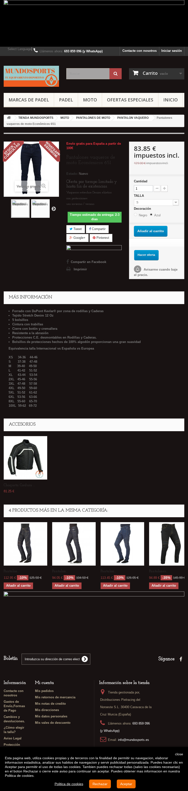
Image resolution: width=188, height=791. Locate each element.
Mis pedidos (44, 691)
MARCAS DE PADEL (29, 100)
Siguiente (53, 208)
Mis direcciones (47, 710)
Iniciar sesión (171, 51)
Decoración (143, 208)
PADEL (66, 100)
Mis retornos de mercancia (55, 697)
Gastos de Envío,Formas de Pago (14, 706)
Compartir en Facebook (88, 262)
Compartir (98, 229)
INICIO (170, 100)
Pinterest (102, 238)
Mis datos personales (51, 716)
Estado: (72, 174)
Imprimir (80, 269)
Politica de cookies (69, 784)
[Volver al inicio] (8, 118)
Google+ (78, 238)
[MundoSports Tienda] (31, 76)
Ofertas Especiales (130, 100)
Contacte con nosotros (139, 51)
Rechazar (100, 784)
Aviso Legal (13, 738)
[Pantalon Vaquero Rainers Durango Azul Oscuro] (25, 544)
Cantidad (140, 181)
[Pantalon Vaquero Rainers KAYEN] (122, 544)
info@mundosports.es (133, 740)
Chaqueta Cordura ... (19, 485)
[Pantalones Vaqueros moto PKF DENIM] (20, 208)
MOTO (90, 100)
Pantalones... (158, 571)
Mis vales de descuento (52, 723)
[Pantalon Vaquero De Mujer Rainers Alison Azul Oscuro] (74, 544)
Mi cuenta (44, 683)
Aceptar (126, 784)
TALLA (139, 196)
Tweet (77, 229)
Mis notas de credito (50, 703)
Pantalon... (11, 571)
